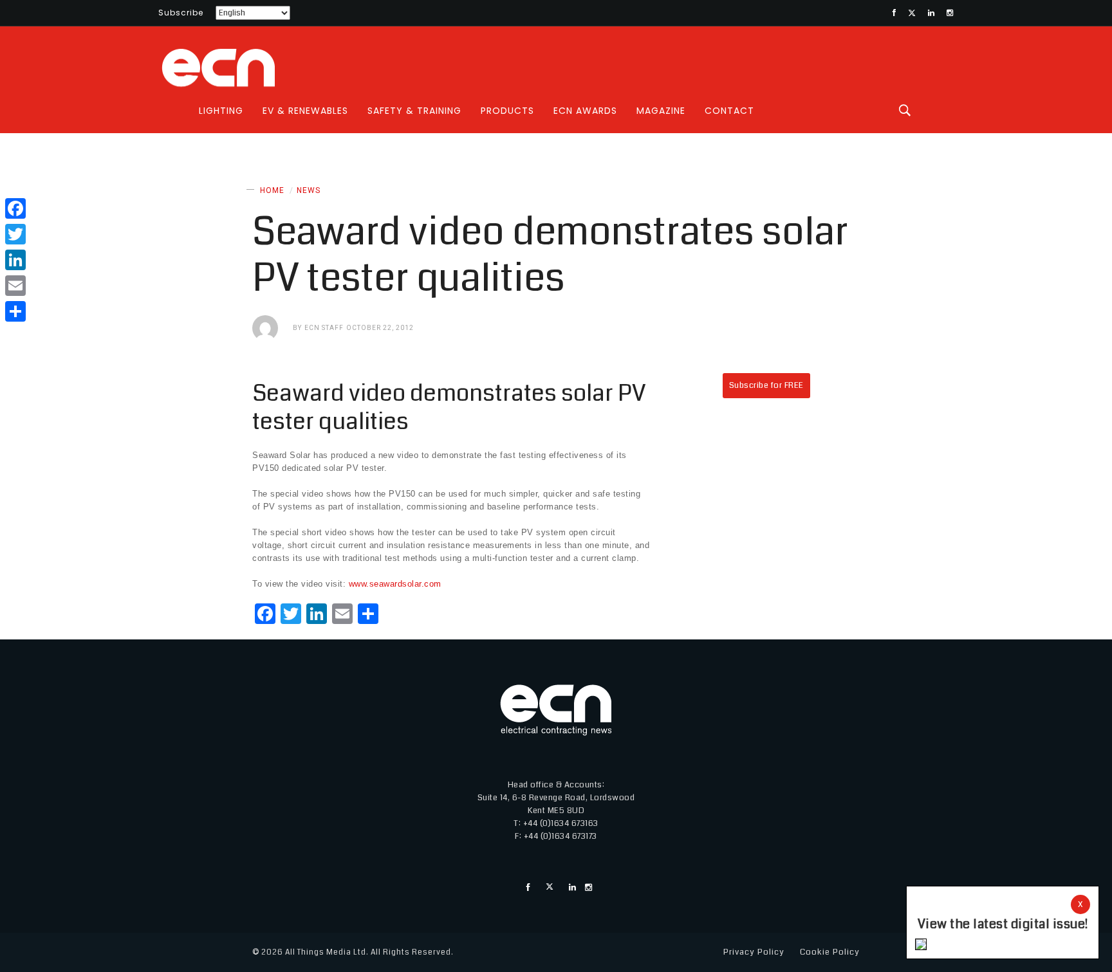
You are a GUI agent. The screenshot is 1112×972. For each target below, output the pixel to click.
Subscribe (180, 12)
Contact (729, 110)
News (308, 190)
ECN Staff (324, 327)
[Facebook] (15, 208)
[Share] (15, 311)
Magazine (660, 110)
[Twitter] (15, 234)
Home (272, 190)
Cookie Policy (830, 952)
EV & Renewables (305, 110)
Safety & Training (414, 110)
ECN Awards (585, 110)
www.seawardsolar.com (395, 584)
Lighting (221, 110)
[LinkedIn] (15, 260)
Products (507, 110)
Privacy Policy (753, 952)
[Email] (15, 285)
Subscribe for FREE (766, 385)
